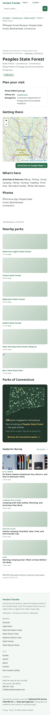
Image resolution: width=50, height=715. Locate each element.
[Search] (45, 8)
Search (5, 659)
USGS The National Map (38, 160)
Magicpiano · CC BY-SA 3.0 (34, 53)
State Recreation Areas (12, 630)
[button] (25, 139)
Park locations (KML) (11, 670)
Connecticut (17, 18)
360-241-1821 (8, 686)
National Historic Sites (12, 637)
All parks (6, 622)
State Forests (29, 18)
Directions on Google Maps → (31, 165)
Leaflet (25, 160)
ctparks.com (22, 94)
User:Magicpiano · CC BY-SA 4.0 (13, 222)
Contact (6, 666)
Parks (25, 2)
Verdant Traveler (11, 3)
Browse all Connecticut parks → (24, 437)
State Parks (7, 626)
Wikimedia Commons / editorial (22, 575)
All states (6, 18)
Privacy (5, 710)
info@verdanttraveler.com (14, 689)
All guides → (42, 449)
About (5, 663)
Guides (35, 2)
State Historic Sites (11, 634)
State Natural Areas (11, 645)
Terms (11, 710)
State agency (40, 575)
